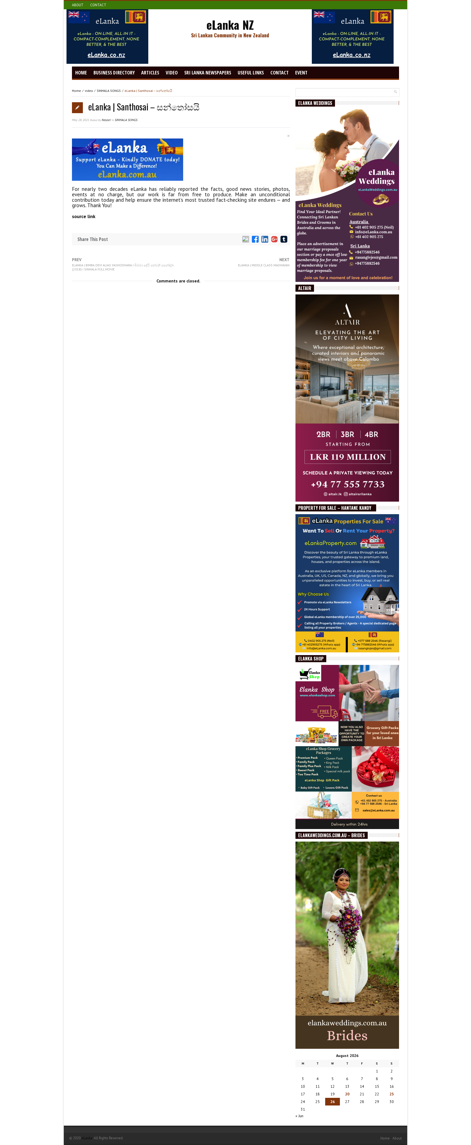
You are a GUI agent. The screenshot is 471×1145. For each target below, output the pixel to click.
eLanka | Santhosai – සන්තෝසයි (144, 106)
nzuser (106, 120)
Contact (98, 5)
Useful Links (251, 72)
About (77, 5)
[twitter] (245, 239)
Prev (123, 264)
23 (392, 1094)
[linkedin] (264, 239)
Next (263, 262)
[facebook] (255, 239)
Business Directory (114, 72)
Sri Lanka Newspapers (207, 72)
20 (347, 1094)
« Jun (299, 1115)
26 (332, 1101)
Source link (83, 216)
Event (301, 72)
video (172, 72)
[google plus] (274, 239)
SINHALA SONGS (109, 91)
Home (81, 72)
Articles (150, 72)
